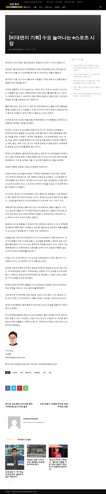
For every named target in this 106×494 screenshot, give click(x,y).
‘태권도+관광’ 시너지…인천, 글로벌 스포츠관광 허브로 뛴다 (36, 462)
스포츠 (57, 7)
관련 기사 (10, 439)
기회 (21, 372)
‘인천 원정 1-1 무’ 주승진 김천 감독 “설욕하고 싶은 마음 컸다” (14, 474)
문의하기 (80, 2)
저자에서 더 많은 (24, 439)
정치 (64, 7)
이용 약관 (58, 2)
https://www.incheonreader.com (34, 422)
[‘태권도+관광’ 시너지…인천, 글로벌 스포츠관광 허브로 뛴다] (36, 451)
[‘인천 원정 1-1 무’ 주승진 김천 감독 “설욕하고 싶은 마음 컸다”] (14, 457)
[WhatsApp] (25, 388)
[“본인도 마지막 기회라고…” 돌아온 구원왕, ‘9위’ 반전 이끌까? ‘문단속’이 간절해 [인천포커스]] (58, 451)
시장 (49, 372)
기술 (35, 7)
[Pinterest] (19, 388)
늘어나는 (28, 372)
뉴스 (41, 7)
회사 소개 (49, 2)
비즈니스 (48, 7)
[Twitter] (13, 388)
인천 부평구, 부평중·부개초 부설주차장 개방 (54, 405)
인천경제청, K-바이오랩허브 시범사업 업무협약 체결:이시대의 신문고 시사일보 (86, 68)
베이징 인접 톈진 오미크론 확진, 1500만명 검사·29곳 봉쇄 (19, 405)
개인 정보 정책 (70, 2)
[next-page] (11, 481)
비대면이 (37, 372)
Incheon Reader (17, 49)
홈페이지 (27, 7)
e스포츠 (14, 372)
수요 (44, 372)
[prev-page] (6, 481)
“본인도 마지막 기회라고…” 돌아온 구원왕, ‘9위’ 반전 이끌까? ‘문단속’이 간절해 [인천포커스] (58, 464)
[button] (100, 7)
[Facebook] (7, 388)
